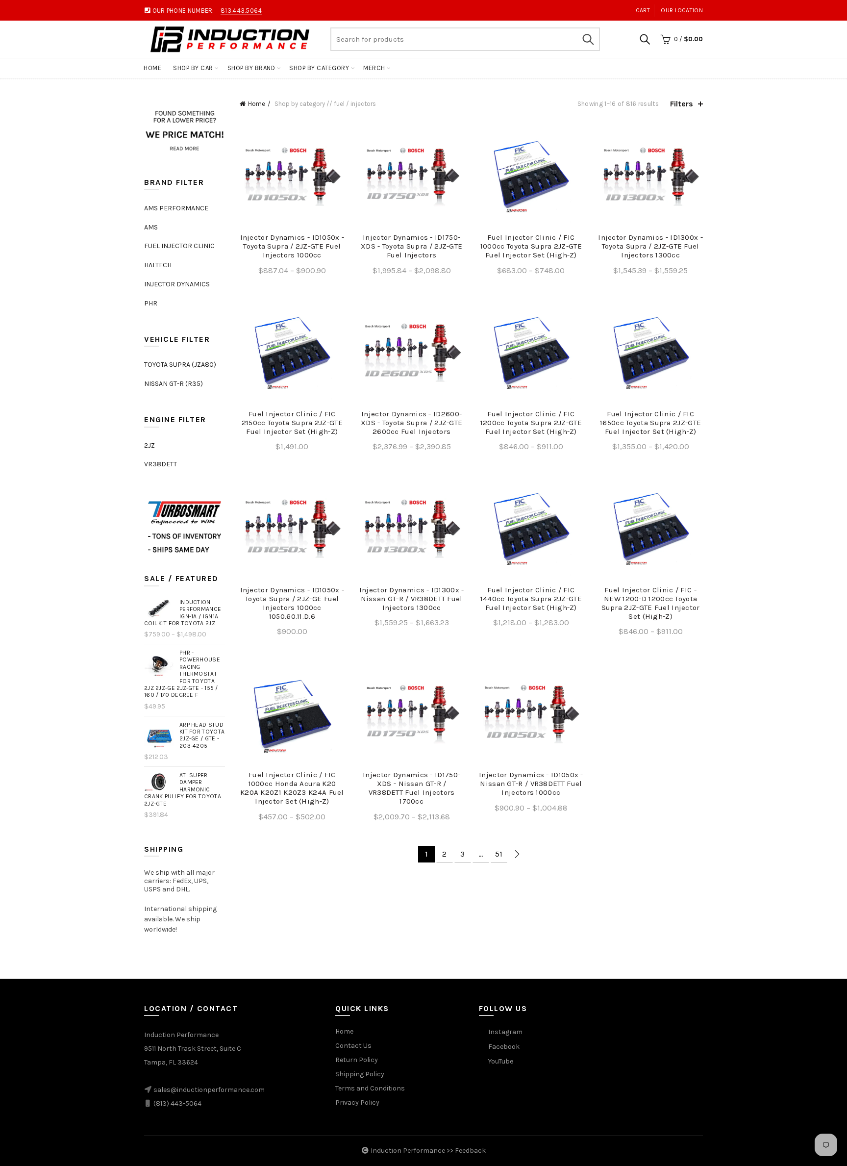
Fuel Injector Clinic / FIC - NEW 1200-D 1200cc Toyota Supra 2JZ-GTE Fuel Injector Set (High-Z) (650, 603)
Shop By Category (319, 68)
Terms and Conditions (370, 1088)
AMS (151, 227)
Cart (643, 10)
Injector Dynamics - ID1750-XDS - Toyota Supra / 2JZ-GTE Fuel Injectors (411, 246)
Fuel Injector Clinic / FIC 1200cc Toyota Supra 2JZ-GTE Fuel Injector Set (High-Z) (531, 422)
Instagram (505, 1032)
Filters (681, 103)
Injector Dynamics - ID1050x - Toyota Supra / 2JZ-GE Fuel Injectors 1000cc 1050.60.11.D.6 (292, 603)
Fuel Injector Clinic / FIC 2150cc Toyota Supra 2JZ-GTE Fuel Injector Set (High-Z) (292, 422)
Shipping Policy (359, 1074)
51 (498, 854)
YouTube (500, 1061)
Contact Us (353, 1045)
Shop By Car (193, 68)
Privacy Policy (357, 1102)
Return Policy (356, 1060)
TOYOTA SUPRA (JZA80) (180, 364)
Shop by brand (251, 68)
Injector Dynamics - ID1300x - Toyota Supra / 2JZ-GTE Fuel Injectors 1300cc (650, 246)
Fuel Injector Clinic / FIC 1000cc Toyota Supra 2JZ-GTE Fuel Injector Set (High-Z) (531, 246)
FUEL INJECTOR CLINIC (179, 246)
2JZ (149, 445)
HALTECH (158, 265)
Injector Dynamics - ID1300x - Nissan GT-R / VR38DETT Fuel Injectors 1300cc (411, 598)
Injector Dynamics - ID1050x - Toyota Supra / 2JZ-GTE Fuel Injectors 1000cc (292, 246)
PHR (150, 303)
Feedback (470, 1150)
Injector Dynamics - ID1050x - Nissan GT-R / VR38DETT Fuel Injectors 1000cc (531, 783)
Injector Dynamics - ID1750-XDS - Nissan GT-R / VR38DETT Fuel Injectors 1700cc (411, 788)
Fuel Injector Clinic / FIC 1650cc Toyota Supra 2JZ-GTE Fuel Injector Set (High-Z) (650, 422)
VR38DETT (160, 464)
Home (152, 68)
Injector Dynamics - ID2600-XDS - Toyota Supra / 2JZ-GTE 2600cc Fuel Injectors (411, 422)
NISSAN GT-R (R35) (173, 384)
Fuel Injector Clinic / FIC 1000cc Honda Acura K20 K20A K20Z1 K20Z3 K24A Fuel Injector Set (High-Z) (292, 788)
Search (587, 39)
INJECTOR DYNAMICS (177, 284)
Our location (682, 10)
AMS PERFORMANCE (176, 208)
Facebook (504, 1046)
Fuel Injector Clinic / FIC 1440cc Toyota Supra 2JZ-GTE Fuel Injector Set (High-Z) (531, 598)
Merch (374, 68)
